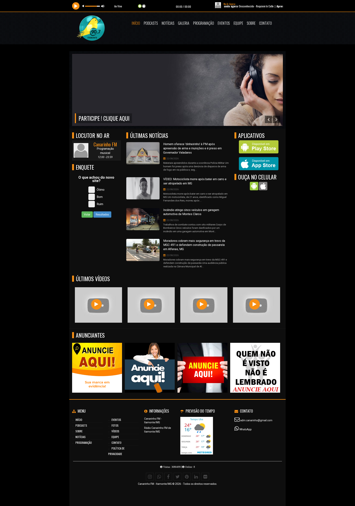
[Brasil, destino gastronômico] (96, 304)
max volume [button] (102, 6)
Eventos (224, 23)
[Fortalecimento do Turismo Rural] (202, 304)
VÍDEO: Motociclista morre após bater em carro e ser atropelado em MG (194, 181)
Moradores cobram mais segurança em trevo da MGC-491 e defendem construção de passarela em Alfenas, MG (194, 245)
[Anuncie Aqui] (97, 361)
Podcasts (151, 23)
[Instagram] (150, 477)
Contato (265, 23)
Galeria (183, 23)
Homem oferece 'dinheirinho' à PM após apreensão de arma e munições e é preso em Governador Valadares (192, 148)
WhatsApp (245, 429)
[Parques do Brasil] (149, 304)
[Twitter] (177, 477)
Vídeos (115, 431)
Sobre (251, 23)
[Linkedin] (196, 477)
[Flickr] (205, 477)
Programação (203, 23)
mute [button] (83, 6)
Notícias (168, 23)
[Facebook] (168, 477)
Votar (87, 214)
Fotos (115, 425)
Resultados (102, 214)
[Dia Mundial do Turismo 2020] (254, 304)
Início (136, 23)
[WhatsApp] (159, 477)
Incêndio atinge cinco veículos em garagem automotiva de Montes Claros (191, 212)
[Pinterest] (187, 477)
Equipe (238, 23)
